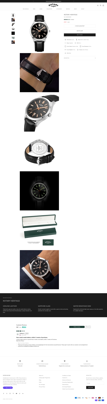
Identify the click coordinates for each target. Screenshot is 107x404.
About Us (41, 375)
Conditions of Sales (66, 375)
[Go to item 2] (13, 20)
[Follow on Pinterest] (13, 393)
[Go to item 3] (13, 24)
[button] (67, 19)
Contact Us (64, 377)
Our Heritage (42, 384)
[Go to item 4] (13, 29)
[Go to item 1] (13, 15)
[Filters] (86, 327)
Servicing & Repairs (66, 386)
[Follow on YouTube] (16, 393)
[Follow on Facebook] (3, 393)
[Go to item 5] (13, 33)
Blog (40, 380)
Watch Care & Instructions (68, 389)
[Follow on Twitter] (6, 393)
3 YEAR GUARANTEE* (80, 26)
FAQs (40, 382)
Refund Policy (65, 384)
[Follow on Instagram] (10, 393)
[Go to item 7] (13, 42)
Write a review (77, 327)
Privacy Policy (42, 386)
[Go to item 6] (13, 37)
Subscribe (90, 387)
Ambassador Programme (44, 377)
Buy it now (80, 34)
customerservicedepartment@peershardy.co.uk (28, 346)
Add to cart (80, 30)
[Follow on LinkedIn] (23, 393)
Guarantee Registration (67, 382)
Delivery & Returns (66, 380)
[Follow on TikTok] (19, 393)
